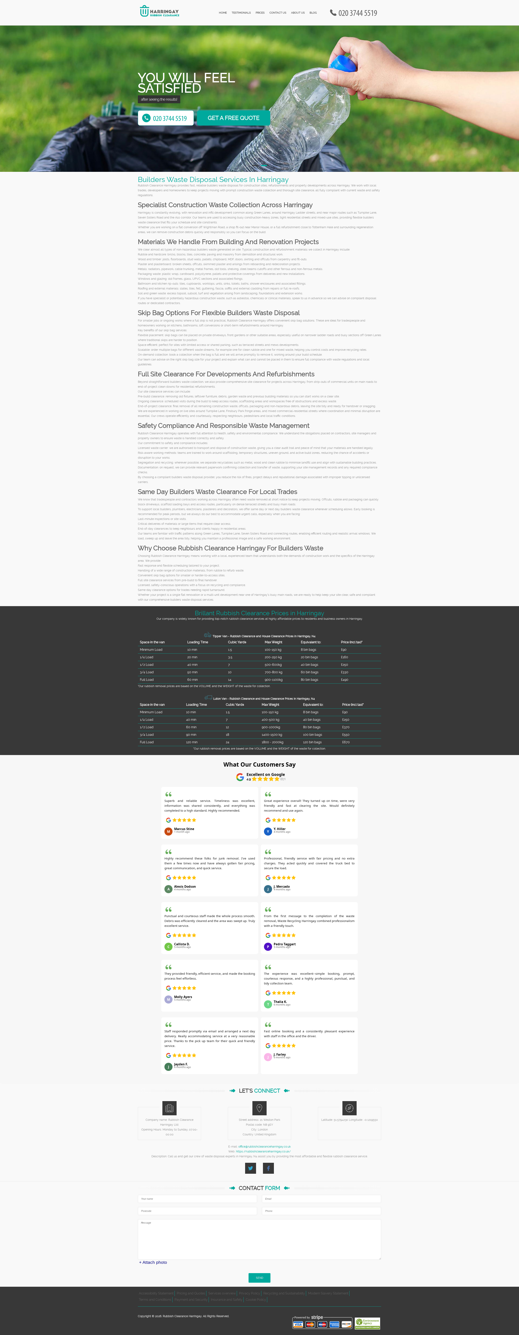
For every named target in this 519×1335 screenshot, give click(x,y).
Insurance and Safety (226, 1300)
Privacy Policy (249, 1293)
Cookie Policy (256, 1300)
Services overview (222, 1293)
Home (223, 12)
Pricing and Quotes (191, 1293)
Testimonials (241, 12)
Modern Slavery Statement (328, 1293)
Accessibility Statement (156, 1293)
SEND (259, 1277)
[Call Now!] (359, 12)
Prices (260, 12)
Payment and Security (191, 1300)
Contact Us (277, 12)
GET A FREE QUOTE (234, 118)
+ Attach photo (153, 1262)
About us (298, 12)
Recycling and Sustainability (284, 1293)
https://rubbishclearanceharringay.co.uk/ (263, 1151)
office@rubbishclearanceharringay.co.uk (264, 1146)
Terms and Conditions (155, 1300)
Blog (313, 12)
